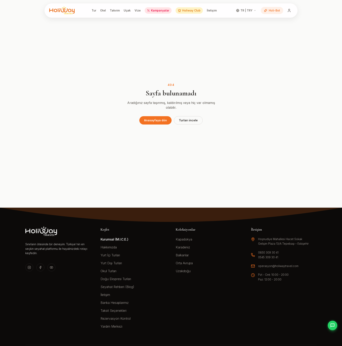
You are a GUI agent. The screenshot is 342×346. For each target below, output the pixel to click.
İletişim (212, 10)
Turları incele (188, 120)
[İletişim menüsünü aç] (332, 325)
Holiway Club (191, 10)
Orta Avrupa (184, 263)
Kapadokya (184, 239)
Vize (138, 10)
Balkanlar (182, 255)
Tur (94, 10)
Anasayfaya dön (155, 120)
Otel (103, 10)
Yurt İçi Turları (110, 255)
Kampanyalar (160, 10)
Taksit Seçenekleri (113, 311)
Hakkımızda (109, 247)
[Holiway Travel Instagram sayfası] (29, 267)
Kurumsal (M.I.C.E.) (114, 239)
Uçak (127, 10)
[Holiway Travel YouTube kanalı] (51, 267)
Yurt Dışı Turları (111, 263)
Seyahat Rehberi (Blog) (117, 287)
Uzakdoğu (183, 271)
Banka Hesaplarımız (115, 303)
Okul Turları (108, 271)
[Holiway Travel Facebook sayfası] (40, 267)
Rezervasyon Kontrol (116, 318)
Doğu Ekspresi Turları (116, 279)
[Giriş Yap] (289, 10)
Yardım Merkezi (111, 326)
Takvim (115, 10)
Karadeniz (183, 247)
